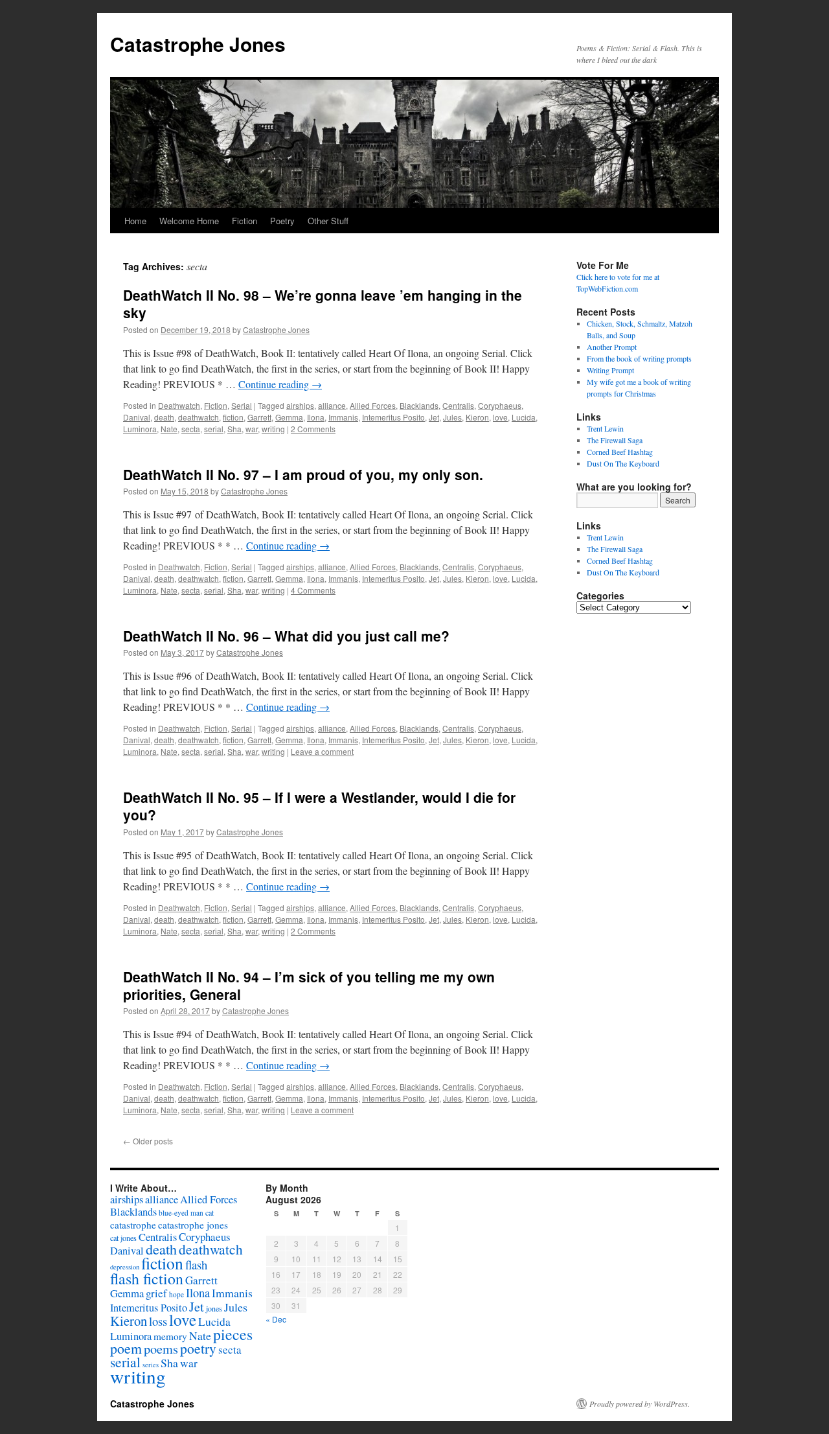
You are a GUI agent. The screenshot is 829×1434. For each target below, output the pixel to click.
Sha (234, 428)
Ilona (315, 416)
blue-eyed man (181, 1213)
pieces (233, 1334)
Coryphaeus (499, 405)
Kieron (477, 416)
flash (196, 1264)
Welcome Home (189, 220)
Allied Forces (373, 405)
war (251, 428)
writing (273, 428)
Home (135, 220)
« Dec (276, 1318)
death (164, 416)
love (500, 416)
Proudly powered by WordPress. (639, 1403)
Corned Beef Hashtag (620, 451)
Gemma (289, 416)
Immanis (343, 416)
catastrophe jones (193, 1224)
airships (300, 405)
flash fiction (146, 1278)
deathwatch (198, 416)
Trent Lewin (605, 428)
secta (190, 428)
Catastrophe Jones (198, 44)
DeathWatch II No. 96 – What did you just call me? (286, 635)
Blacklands (419, 405)
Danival (136, 416)
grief (156, 1293)
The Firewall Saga (614, 440)
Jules (452, 416)
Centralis (458, 405)
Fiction (244, 220)
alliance (332, 405)
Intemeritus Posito (393, 416)
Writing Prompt (610, 370)
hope (176, 1294)
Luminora (140, 428)
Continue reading (280, 384)
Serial (241, 405)
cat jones (123, 1237)
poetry (198, 1348)
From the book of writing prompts (639, 358)
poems (161, 1348)
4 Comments (313, 590)
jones (214, 1308)
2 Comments (313, 428)
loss (158, 1321)
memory (170, 1336)
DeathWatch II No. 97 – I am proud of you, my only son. (303, 474)
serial (213, 428)
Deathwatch (179, 405)
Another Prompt (612, 346)
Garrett (259, 416)
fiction (233, 416)
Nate (169, 428)
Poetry (282, 220)
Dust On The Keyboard (623, 463)
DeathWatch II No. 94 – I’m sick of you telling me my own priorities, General (309, 985)
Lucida (524, 416)
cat (209, 1212)
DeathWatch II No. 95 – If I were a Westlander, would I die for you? (319, 805)
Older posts (148, 1140)
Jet (434, 416)
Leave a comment (322, 751)
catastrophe (133, 1224)
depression (124, 1266)
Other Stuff (328, 220)
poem (126, 1348)
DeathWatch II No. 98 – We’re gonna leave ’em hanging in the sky (322, 303)
